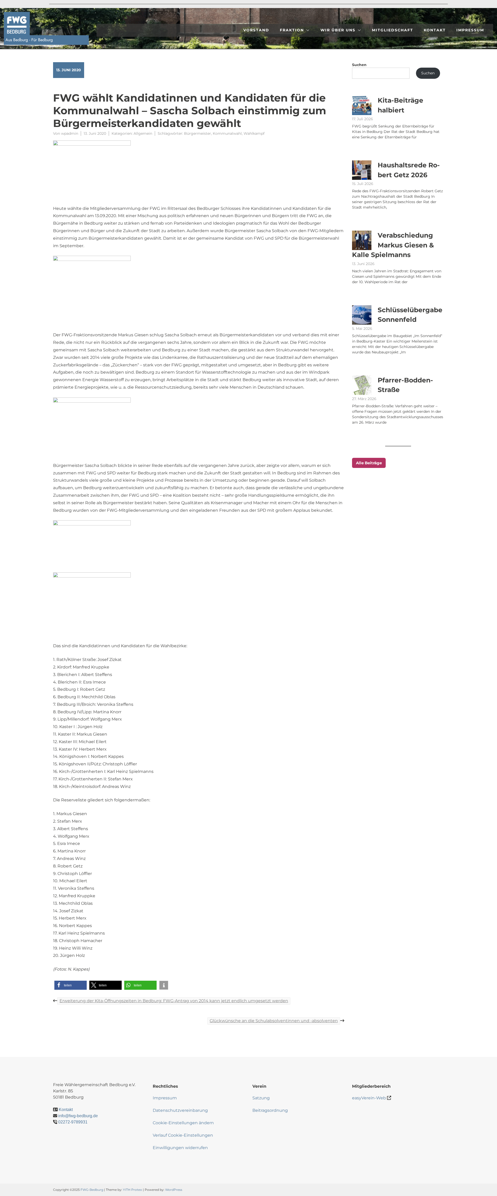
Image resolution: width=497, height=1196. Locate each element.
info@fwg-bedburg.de (78, 1116)
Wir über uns (337, 30)
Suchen (359, 64)
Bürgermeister (197, 133)
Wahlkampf (254, 133)
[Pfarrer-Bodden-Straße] (361, 385)
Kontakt (435, 30)
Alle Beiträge (369, 462)
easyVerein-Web (369, 1097)
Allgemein (143, 133)
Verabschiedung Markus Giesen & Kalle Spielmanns (393, 245)
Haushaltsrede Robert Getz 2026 (409, 170)
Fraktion (292, 30)
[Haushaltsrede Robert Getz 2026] (361, 170)
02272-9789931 (72, 1122)
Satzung (261, 1097)
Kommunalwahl (227, 133)
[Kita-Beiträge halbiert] (361, 105)
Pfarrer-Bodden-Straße (405, 385)
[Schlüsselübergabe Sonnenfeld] (361, 315)
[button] (70, 985)
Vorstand (256, 30)
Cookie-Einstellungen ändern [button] (183, 1122)
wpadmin (69, 133)
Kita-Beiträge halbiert (400, 105)
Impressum (470, 30)
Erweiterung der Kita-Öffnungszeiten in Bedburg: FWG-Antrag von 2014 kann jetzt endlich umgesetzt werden (174, 1000)
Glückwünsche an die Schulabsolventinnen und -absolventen (274, 1020)
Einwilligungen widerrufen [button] (180, 1147)
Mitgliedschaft (392, 30)
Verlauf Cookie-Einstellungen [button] (183, 1135)
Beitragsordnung (270, 1110)
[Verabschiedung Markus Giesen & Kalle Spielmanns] (361, 240)
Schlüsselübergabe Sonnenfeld (410, 315)
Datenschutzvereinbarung (180, 1110)
